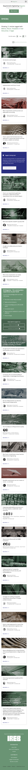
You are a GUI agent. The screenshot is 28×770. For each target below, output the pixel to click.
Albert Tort (13, 353)
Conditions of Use (20, 766)
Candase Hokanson (14, 432)
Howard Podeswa (14, 717)
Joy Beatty (9, 432)
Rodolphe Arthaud (14, 115)
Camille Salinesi (14, 224)
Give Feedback (14, 757)
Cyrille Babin (13, 575)
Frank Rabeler (13, 484)
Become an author (14, 761)
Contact (14, 751)
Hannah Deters (17, 516)
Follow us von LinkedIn (13, 325)
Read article (5, 67)
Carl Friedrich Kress (14, 142)
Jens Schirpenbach (14, 405)
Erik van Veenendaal (15, 458)
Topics (15, 11)
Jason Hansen (13, 199)
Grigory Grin (13, 682)
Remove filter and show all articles (20, 42)
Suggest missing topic (9, 168)
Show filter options (12, 36)
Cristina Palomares (10, 546)
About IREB (14, 747)
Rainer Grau (13, 250)
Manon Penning (14, 628)
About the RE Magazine (14, 749)
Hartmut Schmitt (6, 517)
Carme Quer (17, 546)
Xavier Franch (22, 546)
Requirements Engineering (14, 6)
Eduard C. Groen (10, 516)
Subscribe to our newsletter (13, 328)
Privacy (13, 766)
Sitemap (4, 766)
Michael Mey (13, 62)
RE (14, 1)
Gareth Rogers (13, 602)
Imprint (9, 766)
